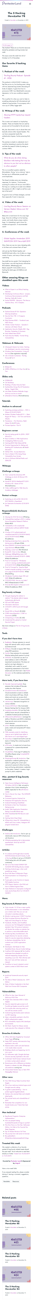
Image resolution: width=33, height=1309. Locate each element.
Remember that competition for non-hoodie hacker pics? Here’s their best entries (16, 1105)
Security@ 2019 (24, 241)
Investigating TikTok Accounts (14, 441)
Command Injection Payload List (15, 798)
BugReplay (8, 642)
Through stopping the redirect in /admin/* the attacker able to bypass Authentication (16, 598)
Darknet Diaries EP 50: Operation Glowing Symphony (15, 313)
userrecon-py (9, 701)
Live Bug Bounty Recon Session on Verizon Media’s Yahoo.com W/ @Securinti (17, 209)
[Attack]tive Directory (11, 396)
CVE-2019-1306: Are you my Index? (16, 580)
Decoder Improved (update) (13, 684)
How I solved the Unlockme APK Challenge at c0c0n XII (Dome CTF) (16, 476)
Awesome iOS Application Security (16, 801)
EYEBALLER (8, 380)
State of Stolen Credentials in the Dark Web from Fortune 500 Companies (17, 985)
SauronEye (8, 739)
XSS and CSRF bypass (12, 602)
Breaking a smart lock (11, 550)
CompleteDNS (24, 754)
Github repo (19, 811)
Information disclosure (12, 605)
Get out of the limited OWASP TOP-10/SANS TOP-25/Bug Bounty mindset (17, 866)
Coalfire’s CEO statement (12, 951)
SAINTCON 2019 (11, 241)
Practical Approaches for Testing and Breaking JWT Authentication (16, 446)
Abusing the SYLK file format (14, 517)
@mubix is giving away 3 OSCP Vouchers (18, 916)
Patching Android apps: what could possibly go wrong (16, 870)
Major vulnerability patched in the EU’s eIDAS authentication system (17, 1018)
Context (19, 298)
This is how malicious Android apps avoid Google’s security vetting (18, 1086)
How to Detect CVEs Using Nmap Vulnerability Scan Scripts (15, 455)
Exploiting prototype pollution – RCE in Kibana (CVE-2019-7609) (17, 411)
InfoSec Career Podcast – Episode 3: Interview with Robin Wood (16, 326)
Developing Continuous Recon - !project (17, 294)
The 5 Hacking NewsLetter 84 (12, 1288)
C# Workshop (9, 383)
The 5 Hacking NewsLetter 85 (12, 1255)
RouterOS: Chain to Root (13, 552)
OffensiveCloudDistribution (13, 717)
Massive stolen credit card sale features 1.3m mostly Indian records (17, 1047)
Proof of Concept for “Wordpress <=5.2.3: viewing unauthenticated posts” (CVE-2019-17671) (17, 563)
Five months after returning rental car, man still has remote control (16, 1009)
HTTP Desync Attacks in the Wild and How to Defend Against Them (16, 885)
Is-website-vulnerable (11, 710)
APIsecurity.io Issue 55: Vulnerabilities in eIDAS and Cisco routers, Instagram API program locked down (17, 822)
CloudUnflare (9, 752)
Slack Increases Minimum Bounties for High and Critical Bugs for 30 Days (16, 919)
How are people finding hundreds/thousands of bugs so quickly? (17, 1122)
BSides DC (8, 367)
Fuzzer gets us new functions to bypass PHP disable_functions (17, 881)
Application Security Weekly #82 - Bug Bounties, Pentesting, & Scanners (17, 330)
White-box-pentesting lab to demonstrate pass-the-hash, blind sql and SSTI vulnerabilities (17, 842)
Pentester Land (16, 1161)
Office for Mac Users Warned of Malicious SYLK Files (15, 996)
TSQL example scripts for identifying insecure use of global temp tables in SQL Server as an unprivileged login (16, 734)
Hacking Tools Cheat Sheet (13, 818)
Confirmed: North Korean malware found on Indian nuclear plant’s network (17, 1060)
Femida (7, 653)
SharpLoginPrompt (10, 758)
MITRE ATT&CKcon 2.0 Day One (15, 369)
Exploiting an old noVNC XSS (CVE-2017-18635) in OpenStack (16, 500)
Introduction (22, 690)
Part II (13, 358)
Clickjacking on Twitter (12, 618)
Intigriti (17, 1163)
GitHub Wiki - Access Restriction (15, 452)
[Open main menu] (30, 3)
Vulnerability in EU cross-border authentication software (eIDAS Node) (17, 527)
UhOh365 (8, 658)
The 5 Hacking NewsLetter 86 (12, 1222)
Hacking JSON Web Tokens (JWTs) (15, 443)
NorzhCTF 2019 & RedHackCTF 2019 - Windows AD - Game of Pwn (17, 482)
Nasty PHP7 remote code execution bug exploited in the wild (17, 1042)
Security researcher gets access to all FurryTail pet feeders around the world (16, 1005)
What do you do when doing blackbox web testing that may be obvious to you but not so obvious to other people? (17, 161)
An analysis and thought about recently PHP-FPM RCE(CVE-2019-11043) (17, 855)
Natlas (13, 298)
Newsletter (13, 20)
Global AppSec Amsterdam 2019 (17, 238)
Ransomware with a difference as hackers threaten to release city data (17, 1064)
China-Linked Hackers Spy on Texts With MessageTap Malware (17, 1071)
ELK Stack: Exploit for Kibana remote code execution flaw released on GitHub (17, 1027)
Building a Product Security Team (15, 385)
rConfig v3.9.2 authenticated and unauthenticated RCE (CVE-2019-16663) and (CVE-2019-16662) (17, 534)
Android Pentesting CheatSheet (14, 803)
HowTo (18, 600)
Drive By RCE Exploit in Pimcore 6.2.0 (17, 585)
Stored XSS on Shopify (12, 611)
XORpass (8, 649)
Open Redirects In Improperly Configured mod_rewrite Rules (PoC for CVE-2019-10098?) (18, 891)
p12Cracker (8, 745)
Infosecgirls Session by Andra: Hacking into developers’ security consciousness (17, 348)
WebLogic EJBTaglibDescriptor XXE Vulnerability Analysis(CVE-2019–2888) (17, 555)
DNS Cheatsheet (10, 814)
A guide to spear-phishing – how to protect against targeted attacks (16, 1091)
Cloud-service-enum (11, 690)
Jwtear (7, 725)
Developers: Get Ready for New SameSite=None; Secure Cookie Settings (17, 948)
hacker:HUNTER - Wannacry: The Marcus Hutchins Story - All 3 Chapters (17, 301)
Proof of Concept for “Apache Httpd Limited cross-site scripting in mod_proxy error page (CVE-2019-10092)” (17, 569)
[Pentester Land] (11, 3)
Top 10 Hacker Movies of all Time (15, 1131)
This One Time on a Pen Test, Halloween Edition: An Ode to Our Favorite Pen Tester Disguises (17, 1127)
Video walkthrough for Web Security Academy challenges (16, 489)
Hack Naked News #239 (12, 333)
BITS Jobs (17, 423)
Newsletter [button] (6, 1181)
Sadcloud (8, 834)
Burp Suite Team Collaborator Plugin (16, 873)
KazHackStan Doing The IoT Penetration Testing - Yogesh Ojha (17, 388)
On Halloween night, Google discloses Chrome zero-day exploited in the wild (17, 1055)
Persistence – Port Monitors (13, 421)
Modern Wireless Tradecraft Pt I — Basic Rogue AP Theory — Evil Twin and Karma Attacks (18, 416)
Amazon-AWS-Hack (11, 706)
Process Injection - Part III (13, 425)
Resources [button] (16, 1181)
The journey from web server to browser (17, 1134)
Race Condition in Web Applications (16, 439)
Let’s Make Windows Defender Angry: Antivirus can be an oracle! (16, 392)
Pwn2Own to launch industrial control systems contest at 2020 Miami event (16, 965)
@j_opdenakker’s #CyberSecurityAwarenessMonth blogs (17, 1137)
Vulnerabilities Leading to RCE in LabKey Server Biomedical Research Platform (17, 520)
